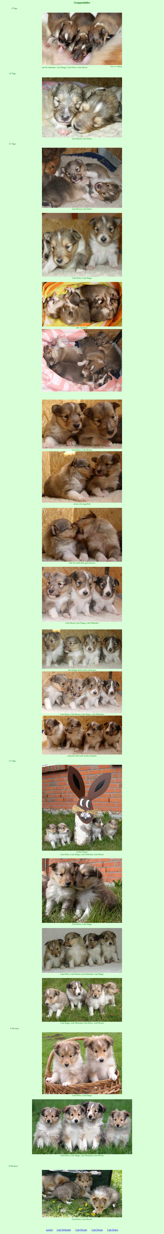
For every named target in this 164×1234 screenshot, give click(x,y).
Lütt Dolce (112, 1230)
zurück (49, 1230)
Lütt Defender (64, 1230)
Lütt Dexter (81, 1230)
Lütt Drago (97, 1230)
